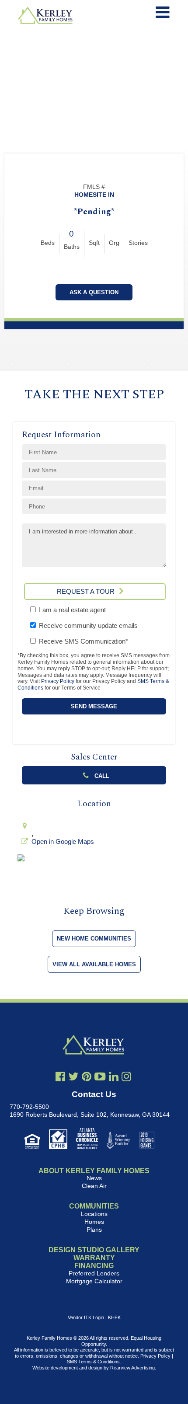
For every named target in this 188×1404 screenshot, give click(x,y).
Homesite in (94, 194)
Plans (94, 1229)
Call (101, 776)
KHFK (114, 1317)
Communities (94, 1206)
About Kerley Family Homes (94, 1170)
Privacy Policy (57, 681)
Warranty (94, 1257)
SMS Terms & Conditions (93, 1361)
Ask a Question (94, 292)
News (94, 1177)
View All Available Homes (94, 964)
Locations (94, 1213)
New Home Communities (94, 938)
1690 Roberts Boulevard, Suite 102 (58, 1114)
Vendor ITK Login (86, 1317)
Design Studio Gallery (94, 1250)
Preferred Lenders (94, 1273)
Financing (94, 1265)
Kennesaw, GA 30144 (140, 1114)
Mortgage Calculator (94, 1281)
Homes (94, 1221)
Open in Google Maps (62, 841)
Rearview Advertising (132, 1367)
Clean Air (94, 1185)
